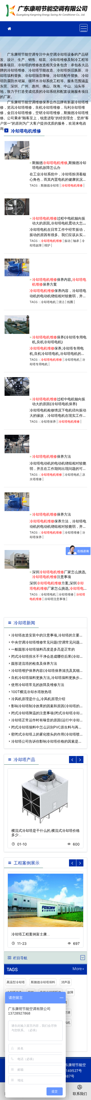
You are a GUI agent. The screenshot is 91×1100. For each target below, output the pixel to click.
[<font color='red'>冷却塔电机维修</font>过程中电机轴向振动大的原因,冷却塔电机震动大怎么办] (17, 206)
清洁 (61, 302)
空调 (67, 1012)
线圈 (70, 302)
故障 (70, 992)
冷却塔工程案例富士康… (30, 934)
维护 (47, 245)
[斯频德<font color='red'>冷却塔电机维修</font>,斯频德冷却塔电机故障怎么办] (17, 150)
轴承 (76, 241)
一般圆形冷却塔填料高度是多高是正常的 (43, 649)
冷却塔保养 (48, 421)
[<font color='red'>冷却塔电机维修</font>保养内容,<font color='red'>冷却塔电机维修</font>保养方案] (17, 267)
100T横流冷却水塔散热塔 (31, 692)
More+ (78, 969)
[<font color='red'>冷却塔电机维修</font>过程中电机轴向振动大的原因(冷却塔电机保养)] (17, 386)
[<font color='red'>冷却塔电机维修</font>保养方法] (17, 444)
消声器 (65, 982)
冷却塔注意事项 (54, 599)
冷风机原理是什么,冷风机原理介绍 (38, 699)
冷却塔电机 (48, 302)
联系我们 (80, 1093)
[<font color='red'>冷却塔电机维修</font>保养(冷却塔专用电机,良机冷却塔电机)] (17, 324)
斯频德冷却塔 (50, 185)
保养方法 (51, 456)
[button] (79, 759)
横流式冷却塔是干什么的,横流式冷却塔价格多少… (45, 832)
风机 (67, 1022)
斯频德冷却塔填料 (43, 982)
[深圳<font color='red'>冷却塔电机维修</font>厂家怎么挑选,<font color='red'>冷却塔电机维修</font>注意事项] (17, 559)
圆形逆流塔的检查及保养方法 (34, 663)
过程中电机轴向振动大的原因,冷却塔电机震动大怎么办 (59, 223)
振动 (67, 241)
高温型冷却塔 (16, 982)
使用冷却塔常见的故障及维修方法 (37, 684)
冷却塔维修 (72, 532)
